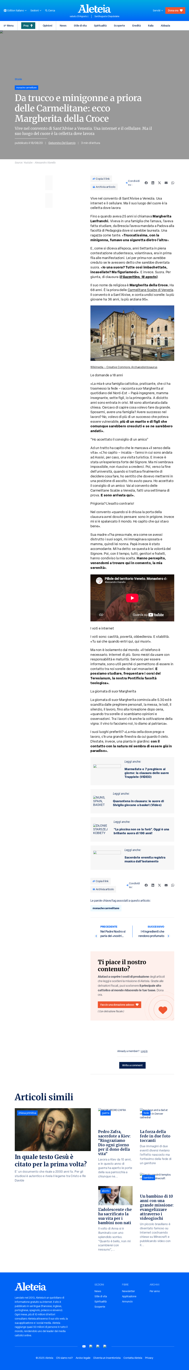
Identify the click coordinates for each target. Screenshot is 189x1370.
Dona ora (173, 10)
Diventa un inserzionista (107, 1358)
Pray (26, 25)
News (63, 25)
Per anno (155, 1291)
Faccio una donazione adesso (117, 1004)
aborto (105, 1191)
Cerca (51, 10)
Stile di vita (80, 25)
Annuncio (127, 1301)
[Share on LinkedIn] (152, 182)
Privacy (149, 1358)
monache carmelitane (106, 908)
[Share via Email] (166, 182)
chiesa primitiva (27, 1113)
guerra (105, 1113)
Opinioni (47, 25)
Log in (144, 1051)
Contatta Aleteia (132, 1358)
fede (146, 1113)
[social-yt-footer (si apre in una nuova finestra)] (84, 1346)
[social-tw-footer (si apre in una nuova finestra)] (98, 1346)
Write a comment (132, 1065)
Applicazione (129, 1296)
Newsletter (128, 1291)
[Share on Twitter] (159, 182)
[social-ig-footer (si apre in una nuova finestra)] (105, 1346)
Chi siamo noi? (64, 1358)
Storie (18, 79)
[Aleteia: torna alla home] (94, 8)
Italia (150, 25)
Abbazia (165, 25)
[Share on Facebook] (146, 182)
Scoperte (119, 25)
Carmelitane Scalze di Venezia (150, 290)
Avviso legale (83, 1358)
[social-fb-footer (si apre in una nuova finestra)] (91, 1346)
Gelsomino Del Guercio (61, 143)
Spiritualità (100, 25)
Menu (10, 25)
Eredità (136, 25)
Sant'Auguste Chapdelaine (106, 16)
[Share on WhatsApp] (172, 182)
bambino (149, 1177)
